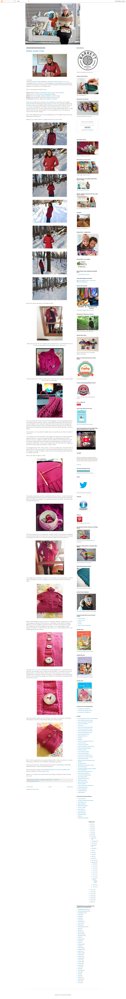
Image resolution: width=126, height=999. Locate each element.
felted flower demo (82, 780)
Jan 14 (94, 874)
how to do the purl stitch (83, 751)
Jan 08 (94, 878)
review (79, 959)
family (79, 925)
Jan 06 (94, 884)
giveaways (80, 935)
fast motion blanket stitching (84, 748)
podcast (80, 954)
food (79, 928)
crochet (79, 919)
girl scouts (80, 932)
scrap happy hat (81, 798)
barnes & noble (81, 620)
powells (80, 623)
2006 (91, 901)
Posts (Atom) (36, 789)
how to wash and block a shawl (85, 720)
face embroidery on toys (83, 734)
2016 (91, 830)
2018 (91, 826)
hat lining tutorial (82, 763)
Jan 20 (94, 870)
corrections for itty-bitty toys (84, 708)
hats (79, 937)
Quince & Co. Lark (33, 669)
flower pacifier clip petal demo (85, 771)
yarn (79, 982)
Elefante (80, 816)
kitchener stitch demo (83, 782)
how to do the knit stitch (83, 753)
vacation (80, 979)
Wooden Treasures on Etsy (53, 97)
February (94, 860)
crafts (79, 918)
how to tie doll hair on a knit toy (85, 730)
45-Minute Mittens (82, 814)
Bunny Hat (67, 769)
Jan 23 (94, 868)
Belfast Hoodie (36, 81)
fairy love (80, 923)
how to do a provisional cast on (85, 729)
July (93, 850)
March (93, 858)
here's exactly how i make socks (85, 722)
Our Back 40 (33, 103)
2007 (91, 899)
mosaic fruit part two (82, 789)
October (93, 843)
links (79, 946)
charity (79, 916)
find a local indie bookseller (84, 625)
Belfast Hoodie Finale (35, 51)
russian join (80, 725)
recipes (79, 956)
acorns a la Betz (81, 807)
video (79, 980)
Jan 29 (94, 864)
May (93, 854)
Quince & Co (62, 81)
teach (79, 972)
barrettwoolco (81, 912)
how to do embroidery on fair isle (85, 741)
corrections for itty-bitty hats (84, 712)
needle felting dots (82, 790)
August (93, 848)
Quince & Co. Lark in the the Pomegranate (39, 94)
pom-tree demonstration (83, 773)
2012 (91, 889)
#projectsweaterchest (83, 911)
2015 (91, 832)
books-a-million (81, 618)
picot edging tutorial (82, 776)
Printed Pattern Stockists (83, 274)
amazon (80, 622)
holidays (80, 939)
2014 (91, 834)
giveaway (80, 933)
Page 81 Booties (82, 812)
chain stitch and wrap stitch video (85, 785)
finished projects (33, 781)
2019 (91, 824)
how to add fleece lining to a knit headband (88, 718)
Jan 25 (94, 866)
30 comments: (56, 779)
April (93, 856)
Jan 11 (94, 876)
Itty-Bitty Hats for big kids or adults (86, 765)
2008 (91, 897)
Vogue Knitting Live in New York (51, 103)
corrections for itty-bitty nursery (85, 710)
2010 (91, 893)
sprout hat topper (82, 783)
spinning (80, 737)
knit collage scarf (82, 802)
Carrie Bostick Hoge (52, 81)
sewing (79, 963)
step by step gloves (82, 766)
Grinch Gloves (81, 809)
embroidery (80, 921)
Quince (54, 92)
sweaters (80, 970)
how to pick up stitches (83, 744)
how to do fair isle (82, 743)
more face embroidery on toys (85, 732)
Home (50, 786)
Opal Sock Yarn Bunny (56, 769)
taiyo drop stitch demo (83, 758)
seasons (80, 961)
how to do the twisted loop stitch (85, 727)
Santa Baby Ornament (83, 818)
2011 (91, 891)
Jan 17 (94, 872)
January (94, 862)
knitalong (80, 944)
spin (79, 968)
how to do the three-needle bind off (86, 746)
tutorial (79, 977)
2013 (91, 836)
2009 (91, 895)
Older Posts (70, 786)
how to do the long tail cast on (85, 755)
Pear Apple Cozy (82, 811)
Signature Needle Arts (46, 95)
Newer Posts (30, 786)
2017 (91, 828)
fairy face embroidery (83, 723)
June (93, 852)
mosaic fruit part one (82, 787)
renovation (80, 958)
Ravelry (61, 92)
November (94, 841)
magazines (80, 949)
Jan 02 (94, 886)
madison (80, 947)
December (94, 838)
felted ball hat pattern (83, 805)
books (79, 914)
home (79, 940)
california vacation (82, 749)
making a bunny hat (82, 736)
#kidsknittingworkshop (83, 909)
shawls (79, 965)
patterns (80, 953)
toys (79, 975)
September (94, 845)
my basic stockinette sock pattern (85, 800)
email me (79, 464)
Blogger (69, 994)
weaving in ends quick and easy (85, 756)
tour (79, 973)
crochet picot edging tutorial (84, 775)
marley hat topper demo (83, 778)
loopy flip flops (81, 792)
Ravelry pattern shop (43, 771)
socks (79, 966)
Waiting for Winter (63, 765)
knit (38, 781)
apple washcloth (82, 804)
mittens (79, 951)
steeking (80, 739)
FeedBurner (90, 130)
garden (79, 930)
